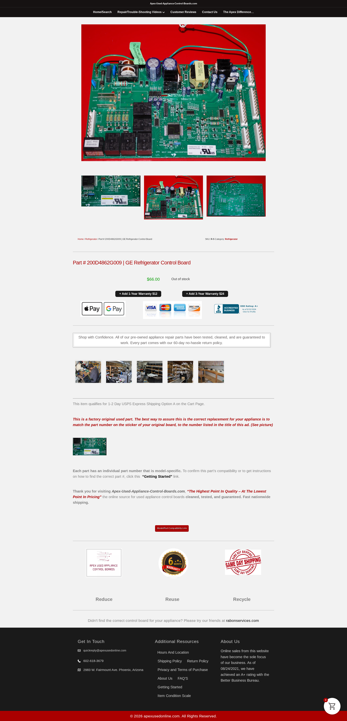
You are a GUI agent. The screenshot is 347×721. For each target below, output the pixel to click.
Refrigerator (91, 239)
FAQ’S (183, 678)
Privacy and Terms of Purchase (183, 670)
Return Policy (197, 661)
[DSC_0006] (211, 372)
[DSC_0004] (149, 372)
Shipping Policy (170, 661)
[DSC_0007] (180, 372)
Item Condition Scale (174, 696)
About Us (165, 678)
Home (81, 239)
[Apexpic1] (88, 372)
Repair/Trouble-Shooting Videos (139, 12)
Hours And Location (173, 652)
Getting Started (170, 687)
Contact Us (209, 12)
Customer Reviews (183, 12)
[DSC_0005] (118, 372)
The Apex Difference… (238, 12)
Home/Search (102, 12)
